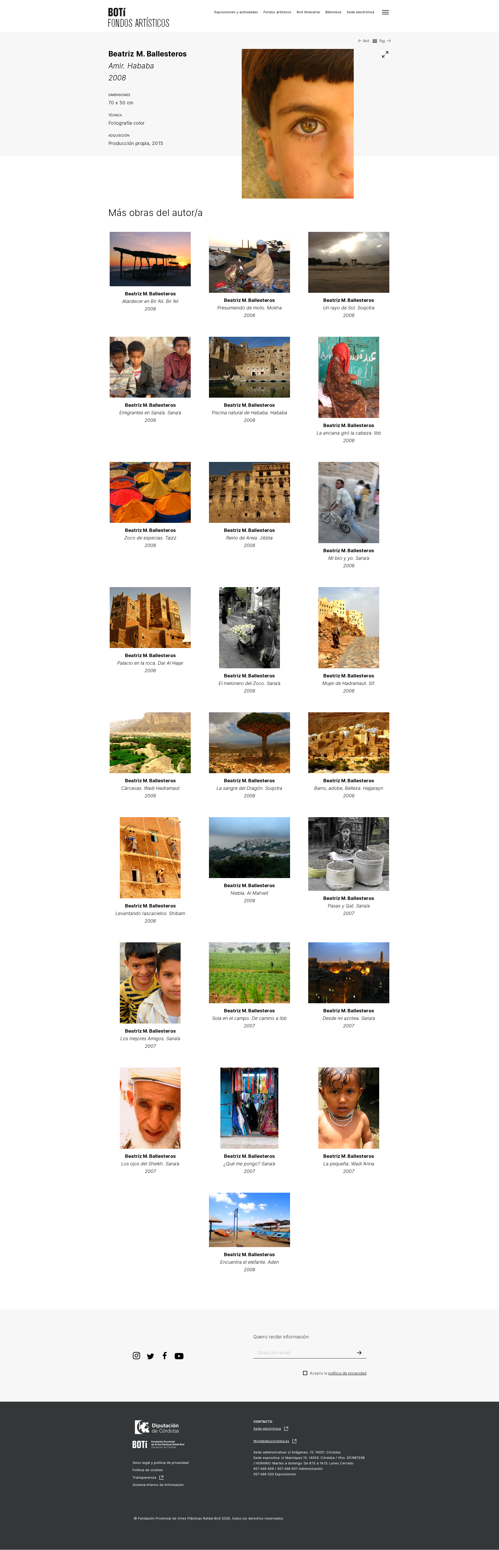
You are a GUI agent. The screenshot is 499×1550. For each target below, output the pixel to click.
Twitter (150, 1355)
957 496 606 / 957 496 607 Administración (288, 1468)
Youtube (179, 1355)
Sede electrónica (360, 12)
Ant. (366, 40)
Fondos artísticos (277, 12)
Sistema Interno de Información (158, 1485)
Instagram (136, 1355)
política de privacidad (347, 1373)
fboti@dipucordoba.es (271, 1441)
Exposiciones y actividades (236, 12)
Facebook (164, 1355)
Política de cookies (148, 1470)
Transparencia (144, 1477)
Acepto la (338, 1373)
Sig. (383, 40)
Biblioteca (333, 12)
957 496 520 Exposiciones (274, 1474)
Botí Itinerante (308, 12)
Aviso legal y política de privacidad (161, 1462)
